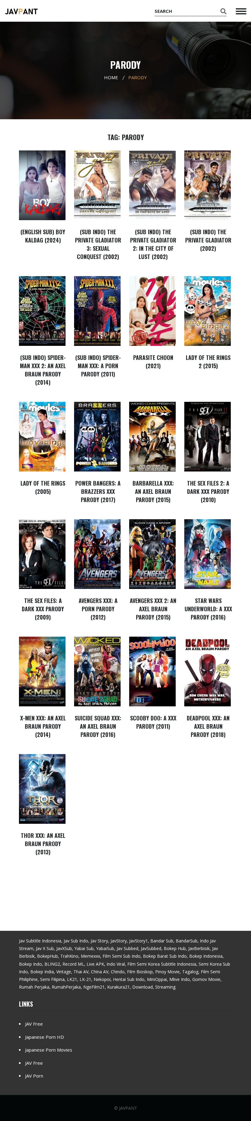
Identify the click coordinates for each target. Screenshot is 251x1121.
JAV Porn (34, 1076)
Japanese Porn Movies (48, 1050)
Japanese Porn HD (44, 1037)
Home (111, 77)
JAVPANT (128, 1108)
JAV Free (34, 1024)
